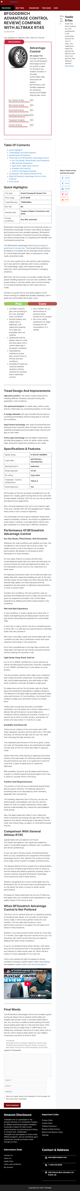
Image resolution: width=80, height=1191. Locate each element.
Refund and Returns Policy (52, 1132)
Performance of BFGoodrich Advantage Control (29, 158)
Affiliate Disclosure (49, 1126)
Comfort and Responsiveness (24, 171)
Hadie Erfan (8, 1161)
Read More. (69, 66)
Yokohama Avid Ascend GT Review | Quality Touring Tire (26, 1045)
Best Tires (20, 8)
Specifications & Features (19, 155)
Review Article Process (51, 1129)
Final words (14, 182)
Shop (56, 8)
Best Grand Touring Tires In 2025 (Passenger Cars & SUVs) (27, 1047)
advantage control (12, 1043)
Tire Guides (46, 8)
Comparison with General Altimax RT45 (25, 174)
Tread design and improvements (22, 153)
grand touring (42, 1043)
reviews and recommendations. (34, 964)
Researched (34, 8)
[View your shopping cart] (62, 8)
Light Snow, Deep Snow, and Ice (25, 166)
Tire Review (6, 8)
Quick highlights (15, 150)
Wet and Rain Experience (22, 163)
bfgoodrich (32, 1043)
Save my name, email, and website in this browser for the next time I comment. (28, 1097)
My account (8, 1167)
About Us (7, 1158)
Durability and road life (21, 168)
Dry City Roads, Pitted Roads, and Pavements (30, 161)
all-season (23, 1043)
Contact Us (8, 1155)
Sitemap (45, 1135)
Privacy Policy (47, 1120)
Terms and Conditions (12, 1164)
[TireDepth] (10, 2)
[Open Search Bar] (66, 8)
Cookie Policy (47, 1123)
